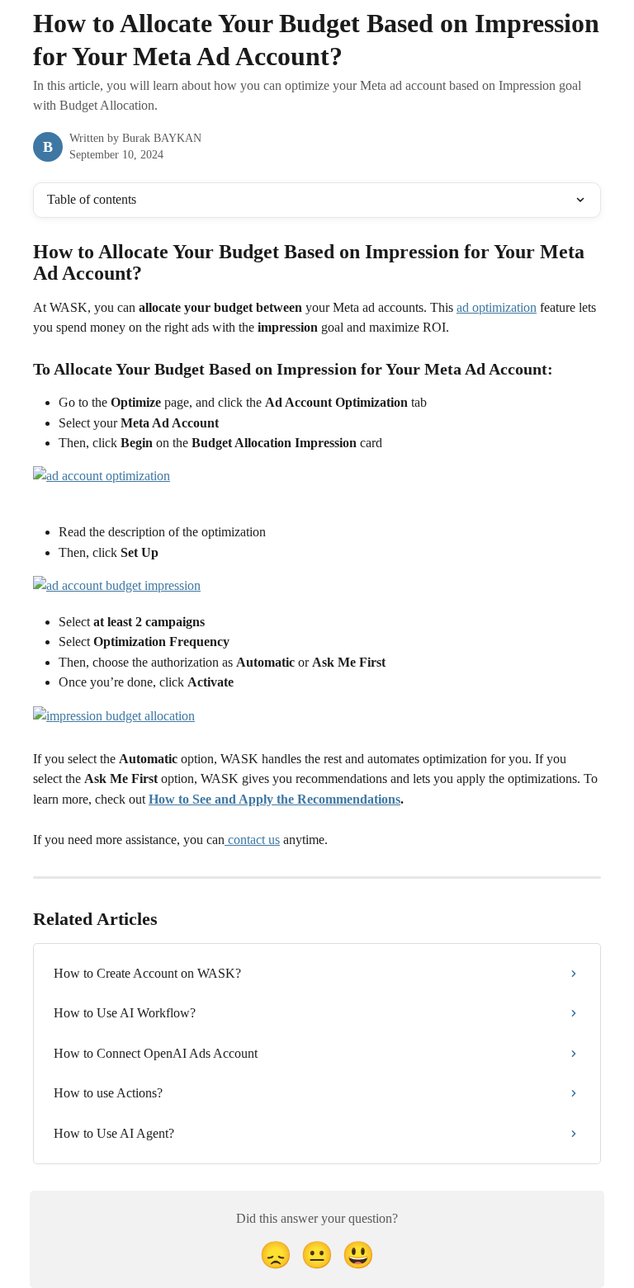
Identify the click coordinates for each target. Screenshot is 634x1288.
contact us (252, 840)
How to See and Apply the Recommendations (274, 799)
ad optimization (497, 307)
